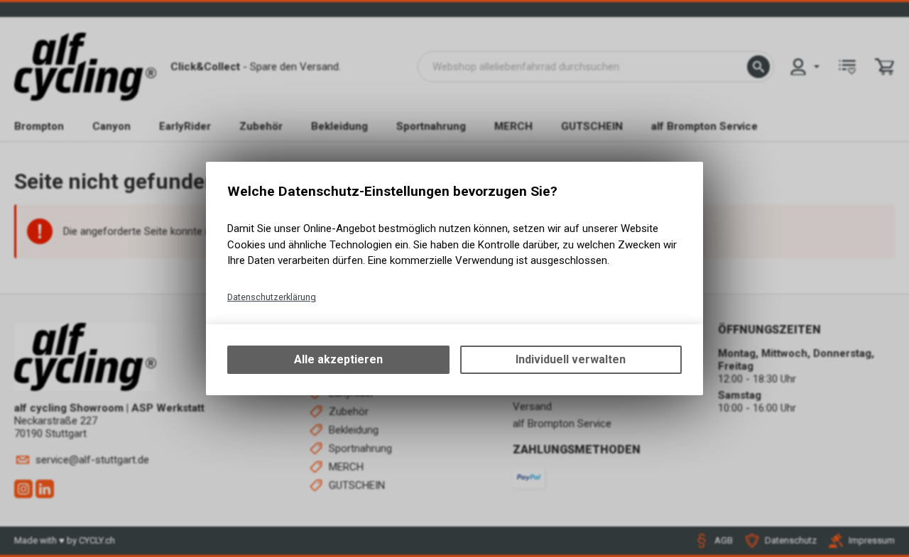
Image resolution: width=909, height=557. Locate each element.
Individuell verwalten (571, 359)
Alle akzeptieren (338, 359)
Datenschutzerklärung (271, 297)
